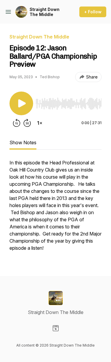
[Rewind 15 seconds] (16, 123)
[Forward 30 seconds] (27, 123)
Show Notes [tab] (22, 142)
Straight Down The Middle (44, 12)
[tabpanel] (55, 208)
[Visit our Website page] (56, 328)
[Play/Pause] (21, 103)
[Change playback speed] (40, 123)
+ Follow (93, 11)
